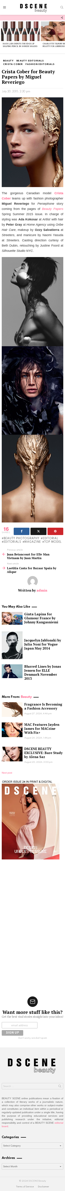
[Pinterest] (55, 531)
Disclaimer (43, 1187)
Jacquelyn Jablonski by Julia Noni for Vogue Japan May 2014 (42, 644)
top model (53, 542)
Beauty (26, 697)
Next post (7, 772)
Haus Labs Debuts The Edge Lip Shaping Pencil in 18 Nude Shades (20, 44)
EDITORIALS (12, 542)
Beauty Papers (52, 209)
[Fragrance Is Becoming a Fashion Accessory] (12, 709)
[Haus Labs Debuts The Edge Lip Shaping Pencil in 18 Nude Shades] (20, 31)
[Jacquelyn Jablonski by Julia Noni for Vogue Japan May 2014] (12, 645)
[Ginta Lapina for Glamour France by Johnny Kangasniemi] (12, 618)
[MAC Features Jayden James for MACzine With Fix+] (12, 729)
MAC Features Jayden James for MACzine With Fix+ (41, 728)
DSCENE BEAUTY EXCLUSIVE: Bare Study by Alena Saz (43, 753)
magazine (32, 542)
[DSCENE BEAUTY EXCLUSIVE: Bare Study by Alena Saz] (12, 754)
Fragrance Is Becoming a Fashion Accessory (43, 706)
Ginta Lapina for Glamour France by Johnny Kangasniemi (41, 618)
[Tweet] (38, 531)
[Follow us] (61, 17)
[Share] (21, 531)
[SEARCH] (61, 7)
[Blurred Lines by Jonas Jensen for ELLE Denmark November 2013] (12, 671)
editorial (50, 538)
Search (59, 1087)
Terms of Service (25, 1187)
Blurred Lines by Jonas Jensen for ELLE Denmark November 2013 (42, 672)
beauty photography (21, 538)
